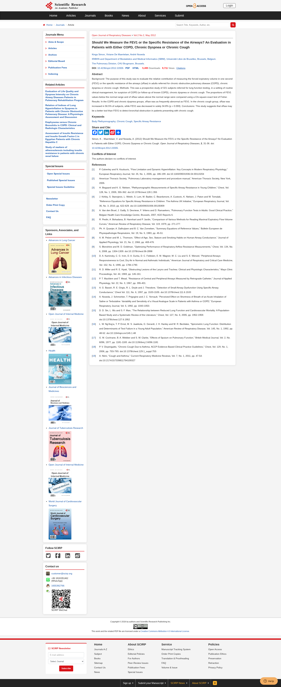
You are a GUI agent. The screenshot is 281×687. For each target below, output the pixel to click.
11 (94, 269)
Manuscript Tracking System (176, 649)
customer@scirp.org (61, 573)
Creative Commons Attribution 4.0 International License (164, 631)
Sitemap (98, 663)
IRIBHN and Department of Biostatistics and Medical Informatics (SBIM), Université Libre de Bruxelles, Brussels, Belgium (154, 59)
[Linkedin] (67, 555)
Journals (90, 15)
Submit (179, 15)
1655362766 (57, 585)
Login (229, 5)
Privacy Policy (215, 667)
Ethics (131, 649)
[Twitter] (48, 555)
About (142, 15)
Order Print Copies (171, 654)
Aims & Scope (56, 42)
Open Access (215, 649)
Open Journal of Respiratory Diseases (111, 35)
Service (166, 644)
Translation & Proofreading (175, 658)
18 (94, 346)
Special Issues (135, 672)
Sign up (127, 683)
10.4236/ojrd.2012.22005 (110, 68)
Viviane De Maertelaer (117, 54)
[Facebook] (57, 555)
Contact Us (52, 211)
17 (94, 337)
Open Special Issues (58, 173)
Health (52, 350)
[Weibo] (77, 555)
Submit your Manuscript (150, 683)
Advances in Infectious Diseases (65, 277)
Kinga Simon (98, 54)
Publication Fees (57, 67)
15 (94, 310)
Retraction (213, 663)
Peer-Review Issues (138, 663)
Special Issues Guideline (60, 187)
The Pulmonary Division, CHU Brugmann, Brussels (118, 63)
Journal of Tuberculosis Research (66, 428)
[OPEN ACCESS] (196, 5)
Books (109, 15)
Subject (98, 654)
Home (53, 15)
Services (160, 15)
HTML (136, 68)
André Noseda (137, 54)
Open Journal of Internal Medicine (66, 314)
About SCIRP (137, 644)
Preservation (214, 658)
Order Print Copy (55, 205)
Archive (52, 54)
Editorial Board (56, 61)
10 (94, 255)
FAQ (48, 217)
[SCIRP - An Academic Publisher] (65, 5)
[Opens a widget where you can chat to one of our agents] (269, 681)
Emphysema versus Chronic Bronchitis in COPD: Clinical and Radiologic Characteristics (63, 125)
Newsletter (52, 198)
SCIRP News (178, 683)
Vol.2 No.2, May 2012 (145, 35)
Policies (213, 644)
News (125, 15)
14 (94, 296)
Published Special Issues (61, 180)
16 (94, 324)
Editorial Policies (136, 654)
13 (94, 287)
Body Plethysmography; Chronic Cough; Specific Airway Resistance (126, 121)
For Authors (134, 658)
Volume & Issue (169, 667)
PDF (127, 68)
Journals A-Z (100, 649)
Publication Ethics (217, 654)
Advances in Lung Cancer (62, 240)
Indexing (53, 74)
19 (94, 356)
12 (94, 278)
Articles (71, 15)
